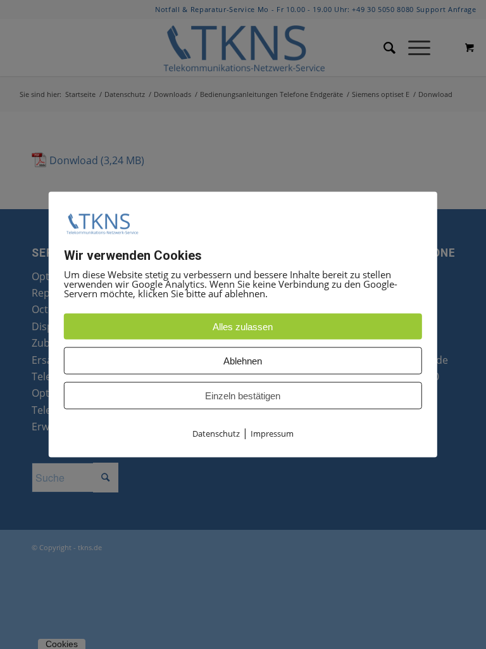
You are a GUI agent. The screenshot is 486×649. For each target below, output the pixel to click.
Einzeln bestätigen (242, 395)
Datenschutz (216, 433)
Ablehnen (242, 361)
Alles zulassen (243, 326)
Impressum (272, 433)
